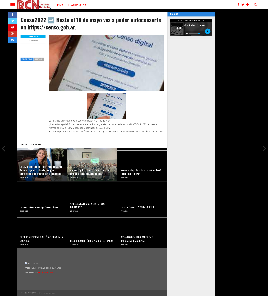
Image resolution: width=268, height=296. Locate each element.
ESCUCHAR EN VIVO (77, 4)
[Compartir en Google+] (12, 34)
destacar (38, 59)
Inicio (60, 4)
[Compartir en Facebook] (12, 15)
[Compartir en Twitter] (12, 21)
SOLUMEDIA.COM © (46, 273)
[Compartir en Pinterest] (12, 27)
